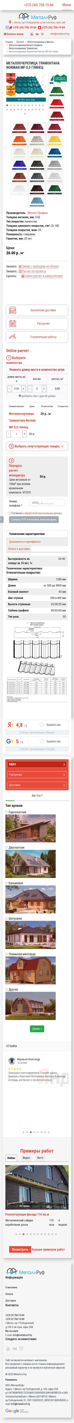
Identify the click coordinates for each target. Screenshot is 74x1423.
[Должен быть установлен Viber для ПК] (7, 27)
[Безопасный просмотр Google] (37, 1411)
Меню (66, 5)
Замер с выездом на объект (40, 266)
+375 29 (14, 1315)
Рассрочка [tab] (15, 774)
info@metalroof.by (60, 33)
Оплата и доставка (19, 549)
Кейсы (11, 1158)
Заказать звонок (15, 34)
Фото (40, 1157)
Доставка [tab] (14, 785)
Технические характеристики (27, 534)
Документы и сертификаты (25, 541)
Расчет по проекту (33, 271)
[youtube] (32, 33)
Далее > (37, 1028)
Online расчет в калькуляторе (43, 276)
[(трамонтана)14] (26, 87)
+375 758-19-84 (24, 27)
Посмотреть (20, 1249)
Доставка (10, 1300)
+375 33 (14, 1319)
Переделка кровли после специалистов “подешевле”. (32, 1216)
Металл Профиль (38, 213)
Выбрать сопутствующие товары (35, 446)
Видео (26, 1157)
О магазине (11, 1287)
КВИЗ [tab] (12, 764)
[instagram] (42, 33)
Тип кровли (13, 805)
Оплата (9, 1294)
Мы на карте (11, 1331)
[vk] (37, 33)
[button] (7, 105)
